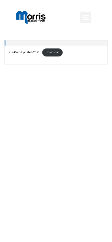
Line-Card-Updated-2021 (23, 52)
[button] (85, 17)
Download (52, 52)
